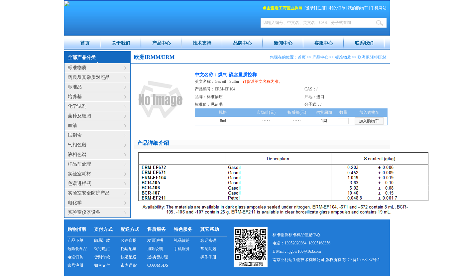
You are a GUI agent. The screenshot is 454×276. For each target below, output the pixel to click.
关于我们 (121, 43)
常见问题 (208, 248)
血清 (72, 125)
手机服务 (182, 248)
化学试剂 (77, 106)
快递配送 (129, 257)
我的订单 (337, 8)
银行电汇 (102, 248)
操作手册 (208, 257)
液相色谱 (77, 154)
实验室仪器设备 (84, 212)
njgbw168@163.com (304, 251)
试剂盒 (75, 135)
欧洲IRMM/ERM (372, 57)
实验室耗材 (79, 173)
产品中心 (161, 43)
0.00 (296, 120)
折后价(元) (296, 112)
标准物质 (77, 67)
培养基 (75, 96)
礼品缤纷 (182, 240)
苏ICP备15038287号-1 (361, 259)
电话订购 (75, 257)
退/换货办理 (157, 257)
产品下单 (75, 240)
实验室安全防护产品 (89, 193)
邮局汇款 (102, 240)
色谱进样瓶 (79, 183)
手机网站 (379, 8)
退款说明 (155, 248)
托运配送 (129, 248)
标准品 (75, 86)
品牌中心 (242, 43)
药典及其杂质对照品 (89, 77)
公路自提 (129, 240)
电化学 (75, 202)
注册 (321, 8)
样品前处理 (79, 164)
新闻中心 (283, 43)
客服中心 (323, 43)
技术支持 (202, 43)
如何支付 (102, 265)
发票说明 (155, 240)
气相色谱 (77, 144)
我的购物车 (358, 8)
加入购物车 (369, 121)
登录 (310, 8)
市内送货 (129, 265)
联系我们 (364, 43)
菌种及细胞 (79, 115)
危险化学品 (77, 248)
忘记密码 (208, 240)
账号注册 (75, 265)
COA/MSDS (157, 265)
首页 (85, 43)
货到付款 (102, 257)
